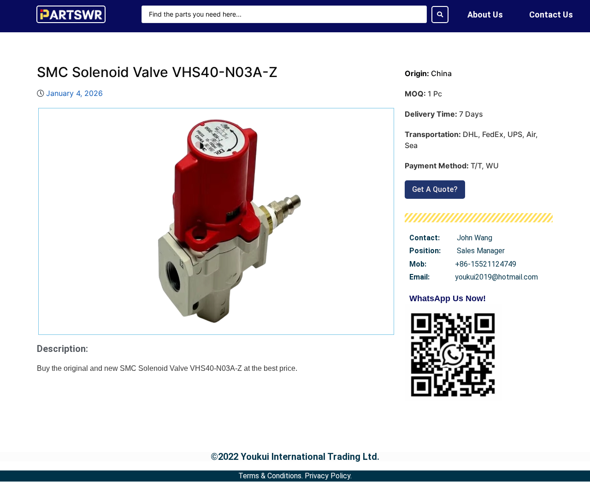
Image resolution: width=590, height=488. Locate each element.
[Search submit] (439, 14)
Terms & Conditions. (270, 475)
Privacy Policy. (328, 475)
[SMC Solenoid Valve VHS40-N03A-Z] (216, 221)
